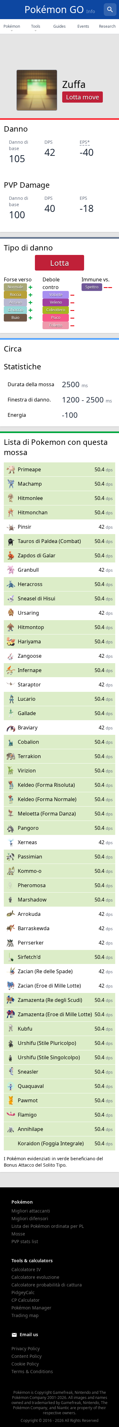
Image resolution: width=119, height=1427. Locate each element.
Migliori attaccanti (30, 1211)
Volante (56, 294)
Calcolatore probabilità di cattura (46, 1285)
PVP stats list (24, 1241)
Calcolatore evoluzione (35, 1277)
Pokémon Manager (31, 1308)
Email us (29, 1334)
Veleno (56, 302)
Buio (15, 317)
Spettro (91, 287)
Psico (55, 317)
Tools (35, 26)
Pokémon (11, 26)
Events (83, 26)
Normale (15, 287)
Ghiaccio (15, 310)
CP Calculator (25, 1300)
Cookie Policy (25, 1364)
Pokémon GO (59, 9)
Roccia (15, 294)
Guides (59, 26)
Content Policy (26, 1356)
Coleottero (55, 310)
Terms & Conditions (32, 1371)
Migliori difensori (29, 1218)
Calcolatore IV (26, 1269)
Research (107, 26)
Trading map (25, 1315)
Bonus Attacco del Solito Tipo (34, 1165)
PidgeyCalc (23, 1292)
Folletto (55, 325)
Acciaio (15, 302)
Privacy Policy (25, 1348)
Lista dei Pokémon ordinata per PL (47, 1226)
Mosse (18, 1234)
